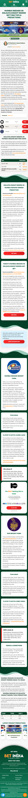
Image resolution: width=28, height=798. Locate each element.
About (3, 777)
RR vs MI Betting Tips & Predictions (14, 736)
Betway (25, 166)
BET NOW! (14, 253)
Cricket (13, 46)
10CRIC (25, 169)
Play (25, 121)
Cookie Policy (5, 775)
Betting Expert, (12, 43)
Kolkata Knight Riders (10, 538)
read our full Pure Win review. (17, 250)
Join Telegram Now (14, 341)
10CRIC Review (14, 510)
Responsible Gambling (18, 778)
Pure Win (24, 163)
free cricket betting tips (19, 153)
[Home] (9, 38)
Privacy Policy (18, 775)
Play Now (14, 508)
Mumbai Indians (9, 406)
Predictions (18, 46)
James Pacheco (21, 43)
